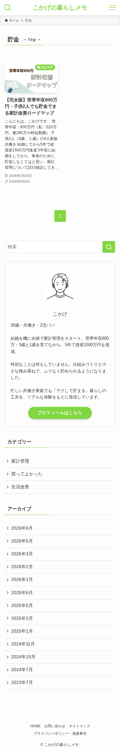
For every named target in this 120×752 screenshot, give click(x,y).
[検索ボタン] (7, 7)
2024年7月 (22, 669)
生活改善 (20, 486)
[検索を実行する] (108, 247)
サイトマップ (79, 726)
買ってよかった (27, 474)
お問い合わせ (54, 726)
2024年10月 (23, 656)
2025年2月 (22, 618)
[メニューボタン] (112, 7)
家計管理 (20, 461)
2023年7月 (22, 682)
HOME (35, 726)
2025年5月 (22, 605)
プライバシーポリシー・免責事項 (60, 733)
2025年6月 (22, 592)
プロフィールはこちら (59, 412)
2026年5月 (22, 541)
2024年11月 (23, 644)
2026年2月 (22, 566)
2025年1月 (22, 631)
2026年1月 (22, 579)
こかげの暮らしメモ (60, 8)
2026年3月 (22, 553)
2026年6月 (22, 528)
